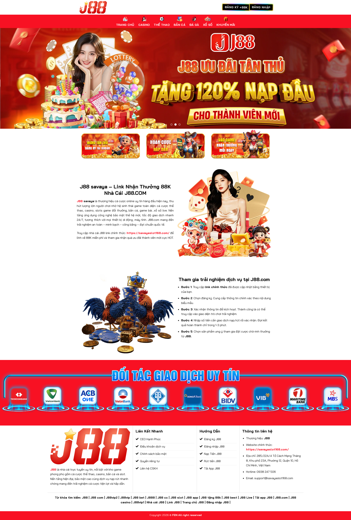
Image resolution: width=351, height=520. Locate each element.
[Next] (339, 78)
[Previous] (11, 78)
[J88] (93, 7)
